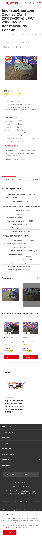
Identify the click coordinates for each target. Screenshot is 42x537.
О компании (7, 432)
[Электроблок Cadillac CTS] (10, 295)
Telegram (21, 501)
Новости (6, 438)
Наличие (23, 179)
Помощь (6, 465)
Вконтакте (15, 501)
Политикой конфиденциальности (15, 527)
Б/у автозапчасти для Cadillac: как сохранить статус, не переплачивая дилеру (14, 406)
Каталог (6, 459)
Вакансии (6, 449)
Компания (6, 427)
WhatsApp (26, 501)
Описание (8, 179)
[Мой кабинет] (34, 3)
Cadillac (7, 47)
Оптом (5, 443)
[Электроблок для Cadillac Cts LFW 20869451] (21, 68)
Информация (8, 454)
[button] (17, 364)
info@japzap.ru (22, 486)
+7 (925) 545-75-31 (21, 482)
